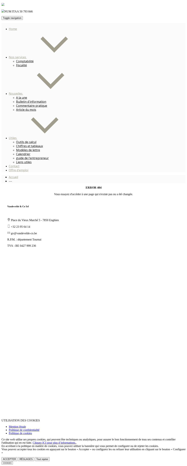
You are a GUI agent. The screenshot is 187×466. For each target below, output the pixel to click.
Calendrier (23, 154)
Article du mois (26, 110)
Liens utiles (24, 162)
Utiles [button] (13, 138)
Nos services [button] (18, 57)
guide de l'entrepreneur (32, 158)
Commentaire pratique (31, 106)
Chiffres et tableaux (29, 146)
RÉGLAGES (26, 459)
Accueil (13, 177)
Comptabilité (25, 61)
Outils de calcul (26, 142)
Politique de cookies (20, 433)
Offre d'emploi (18, 170)
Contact (14, 166)
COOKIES (7, 463)
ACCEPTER (9, 459)
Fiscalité (21, 65)
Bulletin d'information (31, 102)
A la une (21, 98)
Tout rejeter (42, 459)
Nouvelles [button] (16, 94)
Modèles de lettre (28, 150)
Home (13, 29)
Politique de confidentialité (24, 429)
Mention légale (17, 426)
